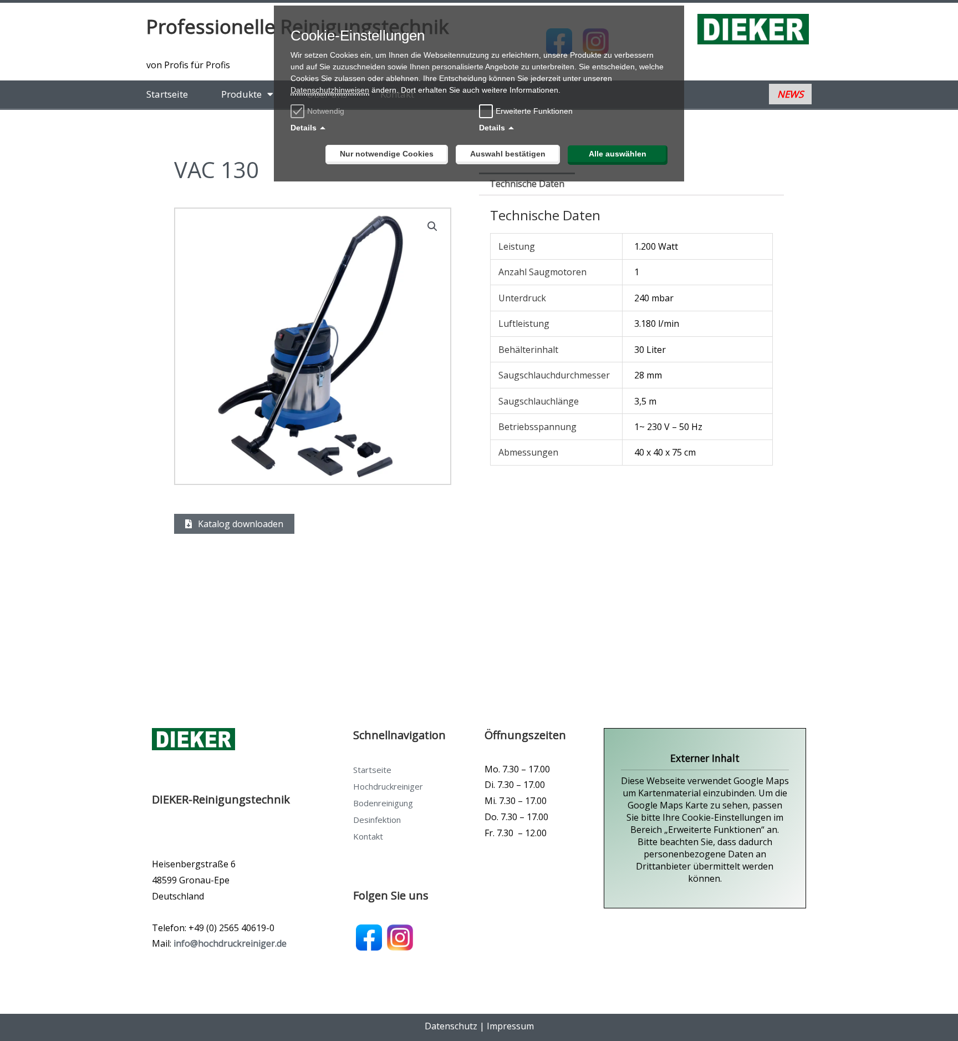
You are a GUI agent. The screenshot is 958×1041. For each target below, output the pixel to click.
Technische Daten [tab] (527, 184)
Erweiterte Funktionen (534, 111)
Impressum (510, 1026)
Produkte (241, 94)
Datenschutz (451, 1026)
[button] (432, 226)
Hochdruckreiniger (388, 786)
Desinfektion (377, 819)
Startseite (167, 94)
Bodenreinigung (383, 802)
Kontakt (368, 836)
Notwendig (325, 111)
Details (304, 127)
